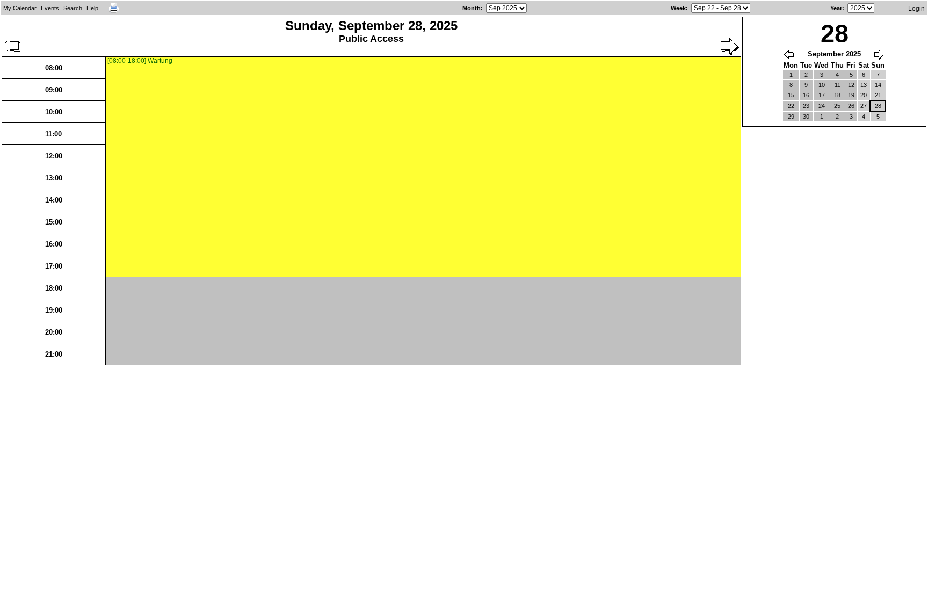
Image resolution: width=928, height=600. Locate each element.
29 (791, 116)
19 (851, 95)
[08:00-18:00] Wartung (139, 60)
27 (863, 106)
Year (836, 8)
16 (806, 95)
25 (837, 106)
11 (837, 85)
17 (821, 95)
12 (851, 85)
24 (821, 106)
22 (791, 106)
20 (863, 95)
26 (851, 106)
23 (806, 106)
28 (878, 106)
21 (878, 95)
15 (791, 95)
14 (878, 85)
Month (471, 8)
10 (821, 85)
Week (678, 8)
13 (863, 85)
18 (837, 95)
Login (916, 8)
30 (806, 116)
